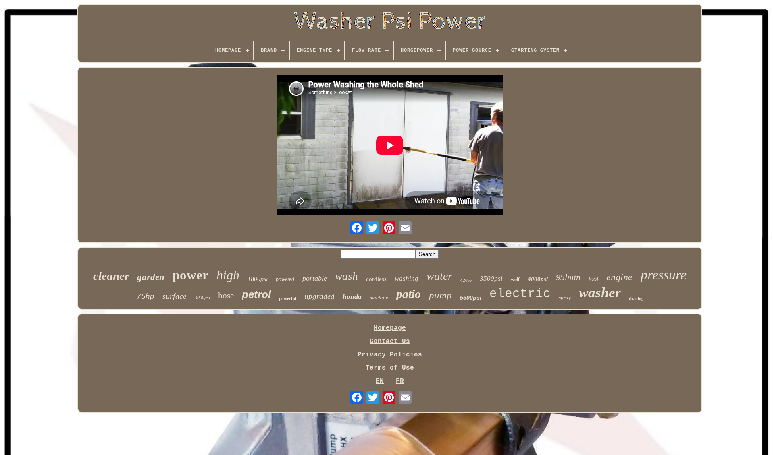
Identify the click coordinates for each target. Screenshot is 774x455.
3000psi (202, 297)
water (439, 276)
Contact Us (390, 341)
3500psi (491, 278)
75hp (145, 296)
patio (408, 293)
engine (619, 277)
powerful (287, 298)
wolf (515, 279)
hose (226, 295)
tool (593, 278)
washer (600, 292)
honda (352, 296)
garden (150, 277)
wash (346, 276)
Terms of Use (390, 368)
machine (379, 297)
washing (406, 278)
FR (400, 381)
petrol (256, 294)
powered (285, 279)
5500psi (470, 297)
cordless (376, 279)
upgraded (319, 296)
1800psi (258, 278)
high (227, 275)
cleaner (111, 275)
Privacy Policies (390, 354)
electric (520, 294)
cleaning (636, 298)
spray (565, 297)
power (190, 275)
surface (174, 296)
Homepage (390, 328)
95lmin (568, 277)
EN (380, 381)
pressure (664, 274)
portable (314, 278)
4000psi (538, 279)
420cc (466, 280)
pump (440, 295)
